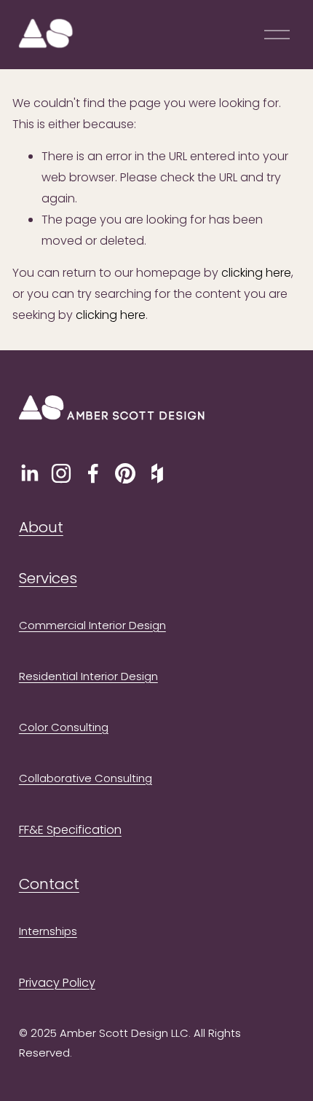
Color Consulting (63, 727)
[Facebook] (93, 473)
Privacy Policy (57, 982)
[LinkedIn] (29, 473)
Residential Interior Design (88, 676)
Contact (49, 884)
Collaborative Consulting (85, 778)
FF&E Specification (70, 829)
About (41, 527)
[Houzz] (157, 473)
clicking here (256, 272)
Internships (48, 931)
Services (48, 578)
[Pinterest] (125, 473)
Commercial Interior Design (92, 625)
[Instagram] (61, 473)
